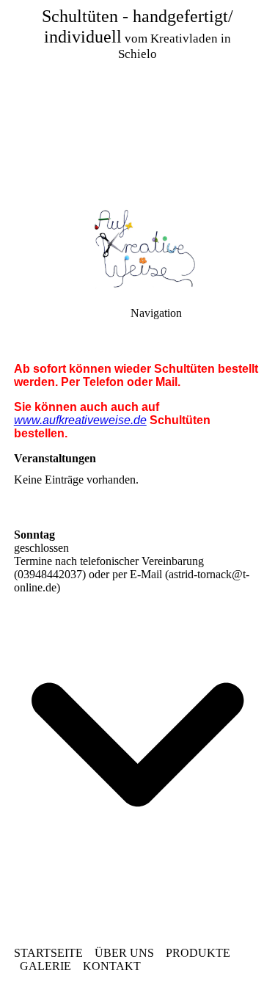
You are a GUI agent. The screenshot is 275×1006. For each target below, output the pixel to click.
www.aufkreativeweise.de (80, 420)
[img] (137, 102)
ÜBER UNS (124, 953)
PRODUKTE (198, 953)
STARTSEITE (48, 953)
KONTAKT (112, 966)
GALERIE (45, 966)
